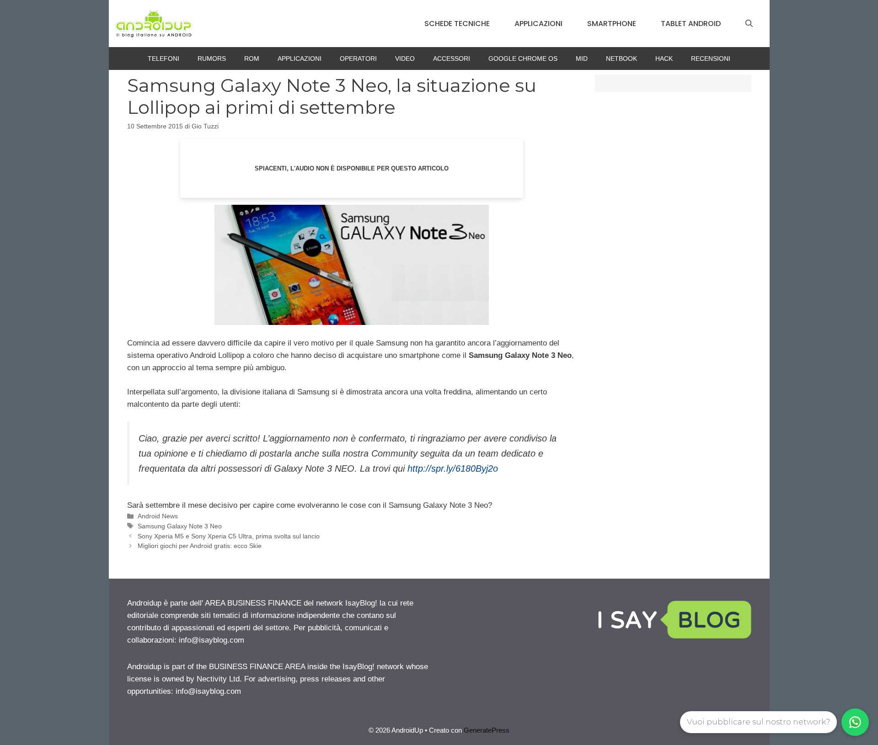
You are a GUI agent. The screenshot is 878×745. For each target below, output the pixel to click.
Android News (158, 516)
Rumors (212, 58)
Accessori (451, 58)
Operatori (358, 58)
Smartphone (611, 23)
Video (405, 58)
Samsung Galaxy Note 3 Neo (180, 526)
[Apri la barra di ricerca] (749, 23)
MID (582, 58)
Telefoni (163, 58)
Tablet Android (691, 23)
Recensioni (710, 58)
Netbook (621, 58)
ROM (251, 58)
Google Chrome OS (522, 58)
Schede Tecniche (457, 23)
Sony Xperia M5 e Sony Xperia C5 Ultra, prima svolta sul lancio (229, 536)
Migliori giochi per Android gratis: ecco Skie (200, 545)
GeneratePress (486, 730)
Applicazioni (538, 23)
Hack (664, 58)
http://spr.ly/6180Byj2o (452, 468)
